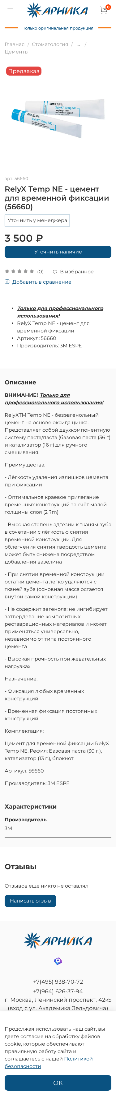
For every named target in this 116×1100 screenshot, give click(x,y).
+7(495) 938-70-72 (58, 981)
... (78, 44)
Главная (15, 44)
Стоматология (50, 44)
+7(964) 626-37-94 (58, 991)
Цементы (17, 52)
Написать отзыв (30, 901)
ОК (58, 1083)
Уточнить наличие (58, 252)
